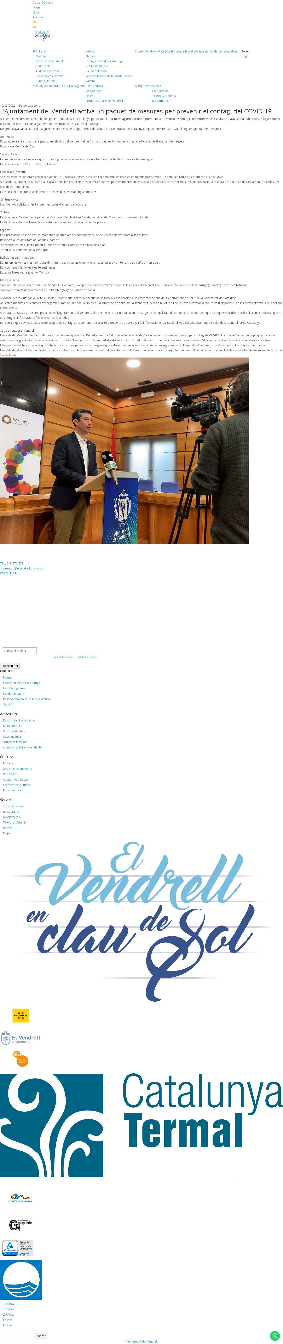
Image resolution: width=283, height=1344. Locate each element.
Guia (36, 12)
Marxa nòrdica (205, 51)
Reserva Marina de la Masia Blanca (108, 76)
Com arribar (160, 91)
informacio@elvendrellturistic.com (22, 568)
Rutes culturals (45, 81)
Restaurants (93, 91)
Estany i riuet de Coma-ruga (21, 683)
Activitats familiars (63, 86)
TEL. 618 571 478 (11, 563)
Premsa (8, 828)
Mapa (36, 7)
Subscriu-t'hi (10, 666)
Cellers (89, 96)
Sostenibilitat (143, 51)
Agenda (38, 17)
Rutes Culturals (13, 790)
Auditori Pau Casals (49, 71)
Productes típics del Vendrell (104, 101)
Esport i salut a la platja (180, 51)
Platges (90, 56)
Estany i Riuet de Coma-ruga (104, 61)
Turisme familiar (14, 806)
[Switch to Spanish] (34, 27)
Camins (90, 81)
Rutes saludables (226, 51)
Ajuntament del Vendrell (141, 1341)
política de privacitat (63, 657)
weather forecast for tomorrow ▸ (32, 594)
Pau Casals (43, 66)
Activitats (158, 51)
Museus (41, 56)
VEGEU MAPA (9, 573)
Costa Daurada (43, 2)
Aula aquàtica (42, 86)
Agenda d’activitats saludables (23, 747)
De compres (160, 101)
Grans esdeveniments (50, 61)
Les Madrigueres (96, 66)
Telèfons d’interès (164, 96)
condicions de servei (87, 657)
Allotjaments (143, 86)
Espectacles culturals (49, 76)
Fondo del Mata (96, 71)
